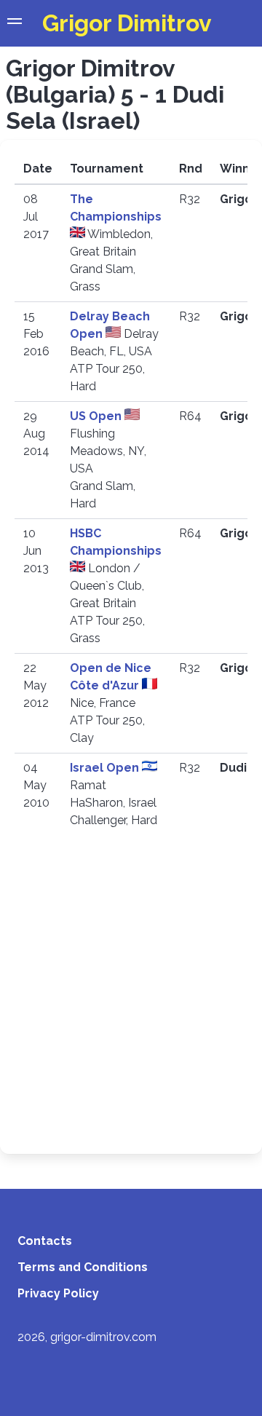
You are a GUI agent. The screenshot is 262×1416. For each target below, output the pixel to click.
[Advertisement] (131, 1001)
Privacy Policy (58, 1293)
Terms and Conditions (82, 1267)
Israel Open (106, 768)
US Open (97, 416)
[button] (14, 23)
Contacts (44, 1241)
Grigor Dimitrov (127, 22)
